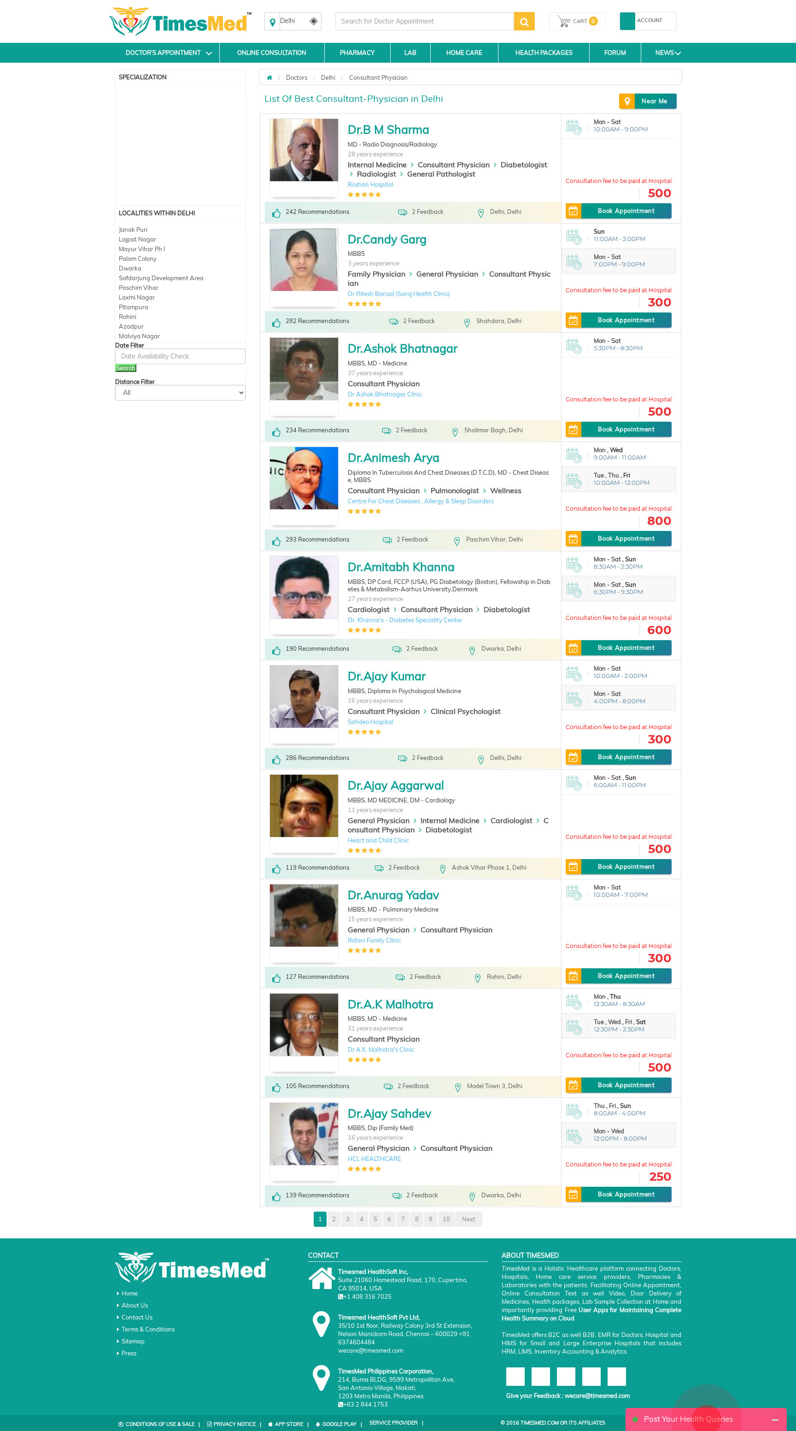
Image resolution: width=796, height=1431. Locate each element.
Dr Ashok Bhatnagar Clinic (385, 394)
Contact (323, 1255)
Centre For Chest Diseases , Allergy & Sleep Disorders (421, 501)
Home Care (464, 52)
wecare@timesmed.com (597, 1395)
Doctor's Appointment (163, 52)
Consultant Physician (378, 77)
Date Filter (129, 345)
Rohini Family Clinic (374, 940)
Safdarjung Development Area (161, 278)
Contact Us (137, 1317)
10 (446, 1219)
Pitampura (133, 307)
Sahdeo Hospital (370, 721)
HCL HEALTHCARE (374, 1158)
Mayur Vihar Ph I (142, 249)
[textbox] (424, 21)
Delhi (328, 77)
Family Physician (376, 273)
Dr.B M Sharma (388, 129)
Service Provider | (396, 1422)
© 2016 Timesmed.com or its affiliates (553, 1422)
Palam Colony (138, 258)
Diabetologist (524, 164)
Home (130, 1293)
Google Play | (342, 1424)
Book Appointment (626, 210)
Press (129, 1353)
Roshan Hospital (370, 184)
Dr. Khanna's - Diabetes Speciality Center (405, 620)
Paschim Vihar (138, 287)
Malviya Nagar (139, 336)
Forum (615, 52)
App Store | (292, 1424)
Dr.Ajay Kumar (387, 676)
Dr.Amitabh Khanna (401, 566)
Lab (410, 52)
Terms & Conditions (148, 1329)
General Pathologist (441, 173)
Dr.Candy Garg (387, 239)
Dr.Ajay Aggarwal (396, 785)
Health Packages (544, 52)
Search (125, 367)
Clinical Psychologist (466, 711)
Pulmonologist (455, 490)
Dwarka (130, 268)
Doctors (296, 77)
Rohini (127, 316)
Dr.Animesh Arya (393, 457)
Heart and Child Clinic (378, 840)
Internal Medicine (377, 164)
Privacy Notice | (237, 1424)
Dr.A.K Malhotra (390, 1004)
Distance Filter (135, 382)
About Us (135, 1305)
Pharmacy (357, 52)
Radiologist (376, 173)
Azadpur (131, 326)
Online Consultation (271, 52)
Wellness (505, 490)
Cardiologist (369, 609)
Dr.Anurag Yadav (393, 895)
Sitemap (133, 1341)
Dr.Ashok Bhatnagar (402, 348)
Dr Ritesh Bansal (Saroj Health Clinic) (399, 293)
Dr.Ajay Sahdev (389, 1113)
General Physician (447, 273)
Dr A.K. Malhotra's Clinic (381, 1049)
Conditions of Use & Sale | (163, 1424)
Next (468, 1219)
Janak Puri (133, 229)
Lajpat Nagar (137, 239)
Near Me (654, 101)
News (665, 52)
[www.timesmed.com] (269, 77)
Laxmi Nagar (137, 297)
